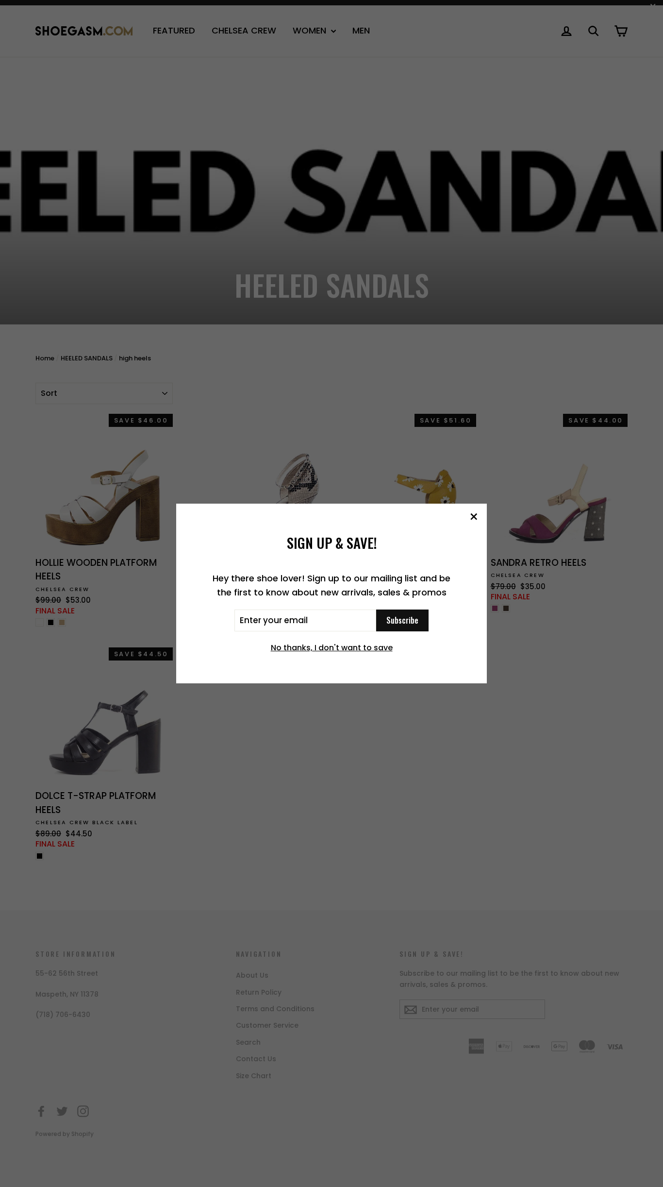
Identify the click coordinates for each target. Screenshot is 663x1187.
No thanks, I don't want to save (332, 647)
